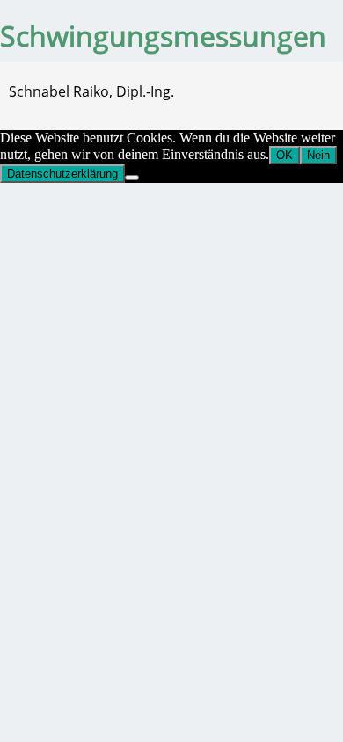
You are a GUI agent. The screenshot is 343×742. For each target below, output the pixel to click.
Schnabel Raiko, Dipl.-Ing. (91, 91)
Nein (318, 155)
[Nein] (132, 177)
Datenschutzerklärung (62, 173)
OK (284, 155)
